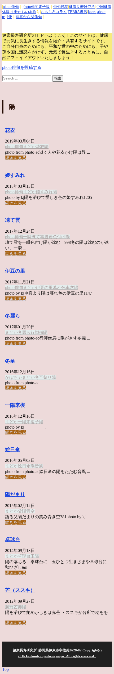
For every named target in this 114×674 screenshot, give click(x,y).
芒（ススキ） (20, 590)
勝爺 (48, 237)
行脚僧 (36, 332)
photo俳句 (11, 7)
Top (5, 669)
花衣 (10, 130)
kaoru (92, 12)
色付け (59, 237)
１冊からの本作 (23, 12)
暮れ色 (59, 287)
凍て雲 (12, 220)
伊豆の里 (15, 271)
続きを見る (15, 158)
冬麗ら (12, 316)
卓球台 (12, 539)
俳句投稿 (60, 7)
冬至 (10, 361)
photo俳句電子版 (36, 7)
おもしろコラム (54, 12)
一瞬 (27, 237)
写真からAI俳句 (29, 17)
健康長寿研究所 (82, 7)
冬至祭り (43, 377)
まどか (29, 146)
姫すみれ (15, 175)
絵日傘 (12, 449)
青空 (30, 511)
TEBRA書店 (77, 12)
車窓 (69, 287)
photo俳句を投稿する (21, 67)
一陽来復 (15, 405)
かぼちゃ (13, 377)
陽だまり (15, 494)
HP (9, 17)
